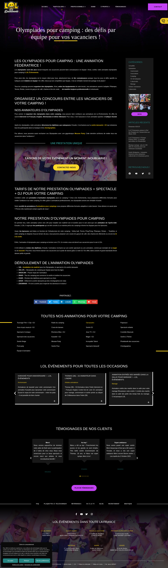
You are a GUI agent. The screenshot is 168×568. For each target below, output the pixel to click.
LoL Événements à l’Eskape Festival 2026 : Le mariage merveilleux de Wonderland (137, 139)
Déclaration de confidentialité (32, 564)
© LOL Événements (56, 564)
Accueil (45, 6)
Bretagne (71, 545)
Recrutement (113, 504)
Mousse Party (80, 133)
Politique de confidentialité (84, 564)
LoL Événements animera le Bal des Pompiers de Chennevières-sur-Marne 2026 (139, 132)
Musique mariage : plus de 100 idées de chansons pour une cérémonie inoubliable (138, 146)
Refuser (26, 560)
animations (132, 68)
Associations (134, 73)
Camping (133, 76)
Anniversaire (134, 71)
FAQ (37, 504)
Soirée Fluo (55, 346)
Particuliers (58, 6)
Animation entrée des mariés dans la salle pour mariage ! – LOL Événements (130, 377)
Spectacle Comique (24, 332)
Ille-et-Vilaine (71, 531)
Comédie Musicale (126, 332)
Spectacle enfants (126, 327)
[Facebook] (130, 173)
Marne (96, 545)
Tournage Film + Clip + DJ (26, 323)
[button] (41, 302)
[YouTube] (136, 173)
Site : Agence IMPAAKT (110, 564)
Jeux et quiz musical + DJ (26, 327)
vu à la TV (90, 504)
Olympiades (90, 323)
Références (76, 504)
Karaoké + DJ (56, 337)
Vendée (122, 545)
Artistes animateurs (135, 86)
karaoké (22, 250)
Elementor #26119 (134, 126)
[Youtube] (81, 514)
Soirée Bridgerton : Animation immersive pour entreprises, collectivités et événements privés (139, 154)
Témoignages (120, 6)
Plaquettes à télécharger (55, 504)
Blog (101, 504)
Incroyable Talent (92, 341)
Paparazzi (123, 323)
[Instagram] (149, 173)
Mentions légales (67, 564)
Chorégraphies (125, 346)
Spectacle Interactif (92, 346)
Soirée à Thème (126, 337)
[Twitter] (143, 173)
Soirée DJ (89, 327)
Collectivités (134, 81)
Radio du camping (57, 323)
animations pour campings (47, 206)
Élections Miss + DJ (58, 332)
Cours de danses (57, 327)
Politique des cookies (18, 564)
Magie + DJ (90, 337)
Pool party (20, 346)
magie (114, 248)
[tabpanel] (48, 456)
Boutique (128, 504)
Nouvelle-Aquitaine (96, 531)
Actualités (132, 66)
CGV (75, 564)
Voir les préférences (42, 560)
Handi (93, 6)
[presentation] (80, 476)
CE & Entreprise (135, 79)
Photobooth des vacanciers (129, 341)
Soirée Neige (21, 341)
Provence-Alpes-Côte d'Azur (122, 531)
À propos (104, 6)
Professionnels (77, 6)
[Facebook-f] (76, 514)
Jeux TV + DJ (90, 332)
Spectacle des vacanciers (26, 337)
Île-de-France (46, 531)
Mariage (132, 84)
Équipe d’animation (23, 351)
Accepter (10, 560)
